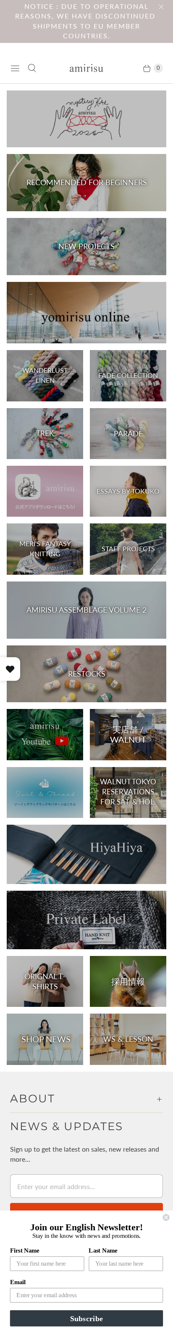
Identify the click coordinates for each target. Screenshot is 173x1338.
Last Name (103, 1250)
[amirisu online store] (86, 68)
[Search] (32, 68)
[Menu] (15, 68)
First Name (24, 1250)
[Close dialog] (166, 1217)
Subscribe (86, 1318)
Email (18, 1282)
